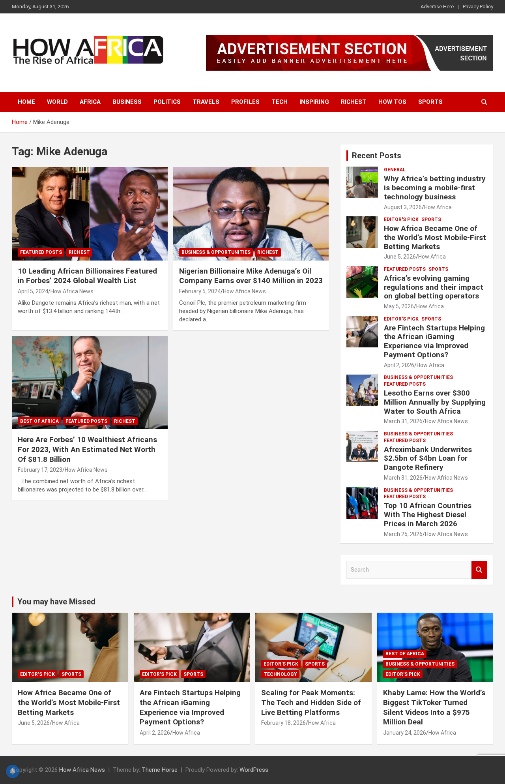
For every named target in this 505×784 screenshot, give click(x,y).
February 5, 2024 (200, 291)
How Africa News (72, 291)
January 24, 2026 (404, 733)
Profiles (245, 101)
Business (127, 101)
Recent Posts (376, 155)
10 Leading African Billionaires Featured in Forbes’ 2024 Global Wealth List (87, 275)
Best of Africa (39, 421)
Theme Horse (160, 769)
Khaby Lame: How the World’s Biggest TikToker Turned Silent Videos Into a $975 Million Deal (434, 707)
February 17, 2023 (40, 470)
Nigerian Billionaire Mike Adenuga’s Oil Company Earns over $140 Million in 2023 (251, 275)
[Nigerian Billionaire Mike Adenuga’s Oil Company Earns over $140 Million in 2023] (250, 214)
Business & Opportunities (216, 252)
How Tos (392, 101)
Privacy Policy (478, 6)
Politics (167, 101)
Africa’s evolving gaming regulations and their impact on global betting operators (433, 287)
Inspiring (314, 101)
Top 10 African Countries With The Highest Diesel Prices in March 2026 (427, 514)
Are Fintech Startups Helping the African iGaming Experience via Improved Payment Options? (434, 341)
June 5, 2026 (400, 256)
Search (479, 570)
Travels (206, 101)
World (57, 101)
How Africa (438, 207)
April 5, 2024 (33, 291)
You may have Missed (56, 601)
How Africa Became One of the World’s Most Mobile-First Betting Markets (435, 237)
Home (26, 101)
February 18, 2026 (283, 723)
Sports (430, 101)
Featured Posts (41, 252)
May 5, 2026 (399, 306)
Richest (354, 101)
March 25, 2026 (403, 534)
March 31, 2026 (403, 421)
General (395, 170)
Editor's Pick (401, 219)
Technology (280, 674)
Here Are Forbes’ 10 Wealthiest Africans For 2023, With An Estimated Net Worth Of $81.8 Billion (87, 449)
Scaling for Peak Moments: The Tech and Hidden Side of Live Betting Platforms (311, 702)
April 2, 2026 (399, 365)
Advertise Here (437, 6)
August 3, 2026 (403, 207)
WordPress (253, 769)
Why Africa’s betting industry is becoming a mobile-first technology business (435, 187)
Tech (279, 101)
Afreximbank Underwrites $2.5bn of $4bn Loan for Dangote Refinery (428, 458)
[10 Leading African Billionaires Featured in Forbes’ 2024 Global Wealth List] (89, 214)
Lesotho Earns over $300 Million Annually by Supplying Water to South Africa (435, 402)
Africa (90, 101)
